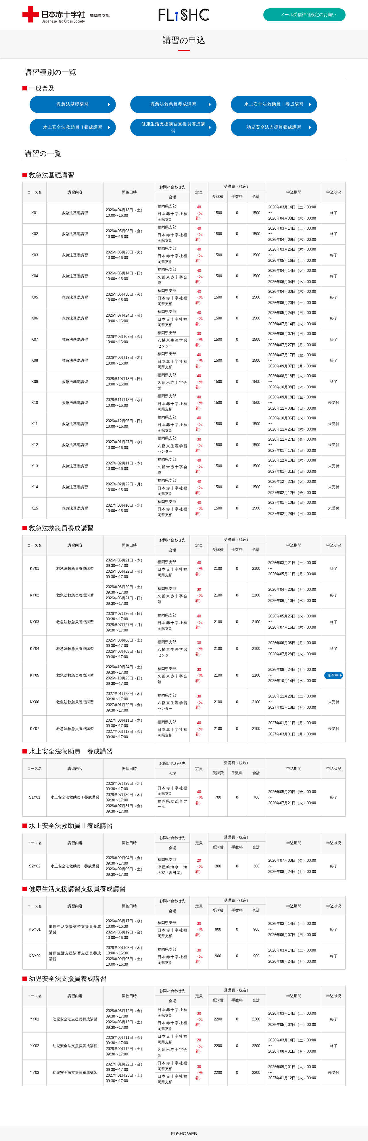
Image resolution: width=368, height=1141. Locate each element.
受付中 (333, 675)
